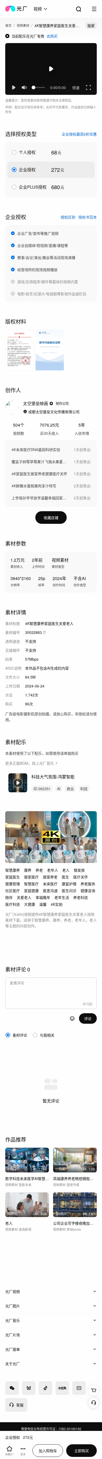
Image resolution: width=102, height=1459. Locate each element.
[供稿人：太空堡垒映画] (12, 407)
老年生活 (61, 897)
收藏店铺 (51, 517)
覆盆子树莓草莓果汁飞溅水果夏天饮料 (40, 461)
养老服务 (88, 883)
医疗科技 (12, 904)
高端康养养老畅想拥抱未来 (75, 1178)
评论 (88, 1018)
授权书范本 (87, 217)
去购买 (52, 36)
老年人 (52, 870)
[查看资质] (25, 412)
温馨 (43, 904)
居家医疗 (31, 876)
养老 (39, 870)
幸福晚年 (43, 897)
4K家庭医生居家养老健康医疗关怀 (39, 473)
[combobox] (40, 9)
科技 (84, 788)
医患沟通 (50, 890)
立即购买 (81, 1450)
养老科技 (80, 897)
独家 (91, 25)
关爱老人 (24, 897)
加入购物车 (48, 1450)
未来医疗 (50, 883)
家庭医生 (12, 876)
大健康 (29, 904)
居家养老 (50, 876)
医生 (65, 876)
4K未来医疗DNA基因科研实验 (36, 449)
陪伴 (9, 897)
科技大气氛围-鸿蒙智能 (53, 777)
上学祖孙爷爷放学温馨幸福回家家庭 (40, 497)
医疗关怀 (80, 876)
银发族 (79, 870)
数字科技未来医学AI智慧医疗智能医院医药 (27, 1178)
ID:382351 (42, 788)
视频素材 (23, 25)
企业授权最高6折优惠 (79, 134)
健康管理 (12, 883)
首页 (8, 25)
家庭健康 (31, 890)
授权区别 (68, 217)
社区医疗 (12, 890)
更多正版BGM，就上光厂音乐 (29, 763)
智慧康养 (12, 870)
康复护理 (69, 883)
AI (58, 788)
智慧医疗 (31, 883)
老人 (66, 870)
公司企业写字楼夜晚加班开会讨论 (75, 1223)
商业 (70, 788)
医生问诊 (69, 890)
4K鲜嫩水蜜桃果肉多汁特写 (34, 485)
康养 (27, 870)
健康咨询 (88, 890)
